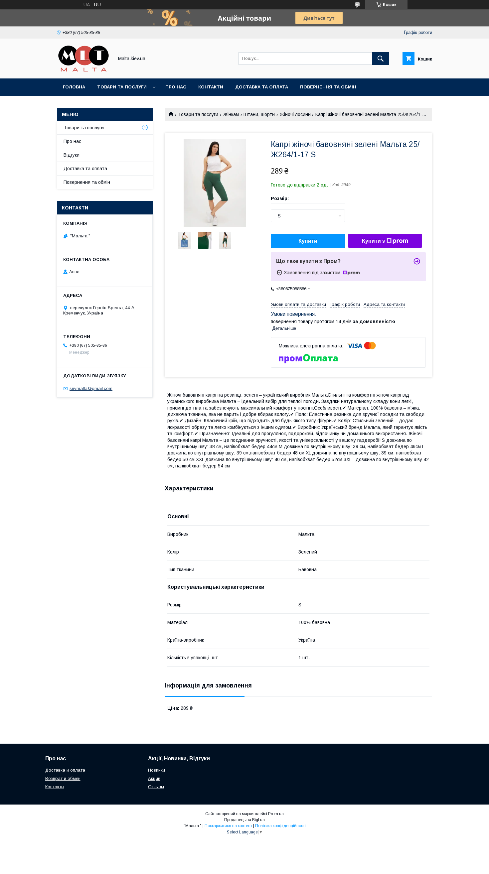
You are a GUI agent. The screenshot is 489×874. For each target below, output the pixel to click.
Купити (307, 241)
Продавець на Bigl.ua (244, 819)
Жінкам (231, 114)
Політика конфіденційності (280, 825)
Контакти (210, 86)
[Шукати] (380, 58)
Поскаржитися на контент (228, 825)
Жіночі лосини (295, 114)
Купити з (373, 241)
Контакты (54, 786)
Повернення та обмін (328, 86)
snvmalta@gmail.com (91, 388)
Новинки (156, 770)
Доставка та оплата (261, 86)
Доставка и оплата (65, 770)
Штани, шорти (259, 114)
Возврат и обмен (63, 778)
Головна (74, 86)
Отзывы (156, 786)
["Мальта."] (83, 69)
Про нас (175, 86)
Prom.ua (276, 814)
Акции (154, 778)
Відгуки (72, 155)
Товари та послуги (122, 86)
